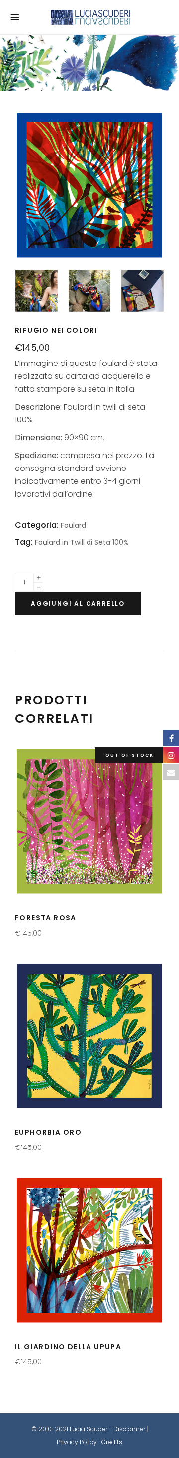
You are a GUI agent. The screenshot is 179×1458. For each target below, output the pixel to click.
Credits (111, 1442)
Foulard (73, 525)
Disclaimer (129, 1429)
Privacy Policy (77, 1442)
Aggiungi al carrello (78, 603)
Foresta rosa (46, 918)
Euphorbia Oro (48, 1132)
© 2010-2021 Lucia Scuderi (70, 1429)
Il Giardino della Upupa (68, 1347)
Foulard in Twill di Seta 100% (82, 542)
